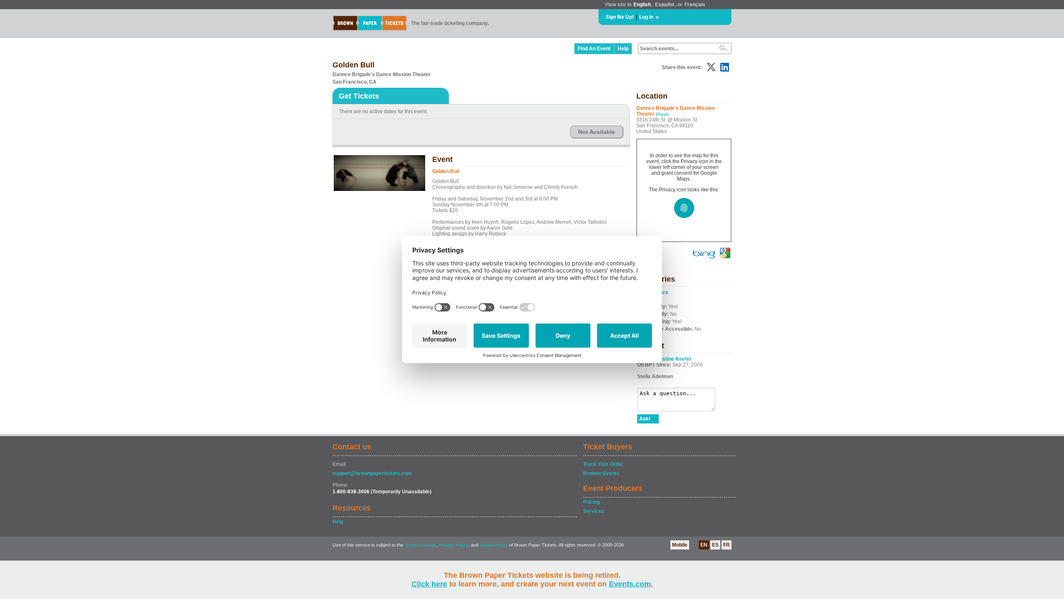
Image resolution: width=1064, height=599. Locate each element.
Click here (429, 584)
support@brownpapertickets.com (372, 473)
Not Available (596, 132)
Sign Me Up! (620, 17)
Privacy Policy (453, 545)
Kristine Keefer (673, 359)
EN (703, 545)
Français (695, 4)
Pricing (591, 502)
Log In (646, 17)
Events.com (630, 584)
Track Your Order (603, 464)
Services (593, 511)
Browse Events (601, 473)
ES (715, 545)
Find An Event (594, 49)
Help (623, 49)
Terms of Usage (420, 545)
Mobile (679, 545)
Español (664, 4)
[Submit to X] (711, 67)
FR (726, 545)
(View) (662, 114)
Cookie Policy (494, 545)
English (642, 4)
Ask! (644, 419)
